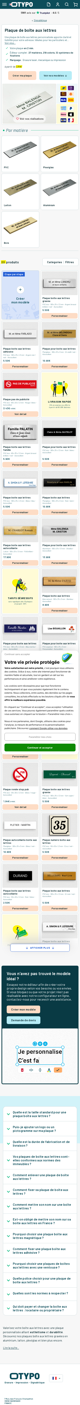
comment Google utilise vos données (48, 728)
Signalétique (40, 20)
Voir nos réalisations (32, 118)
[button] (40, 737)
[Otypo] (21, 4)
